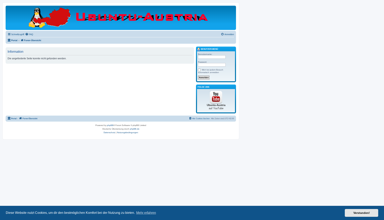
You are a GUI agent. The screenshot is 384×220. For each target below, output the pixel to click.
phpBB (110, 125)
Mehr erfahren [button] (146, 212)
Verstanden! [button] (361, 212)
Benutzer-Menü (209, 49)
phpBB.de (134, 129)
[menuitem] (29, 34)
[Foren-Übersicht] (120, 18)
